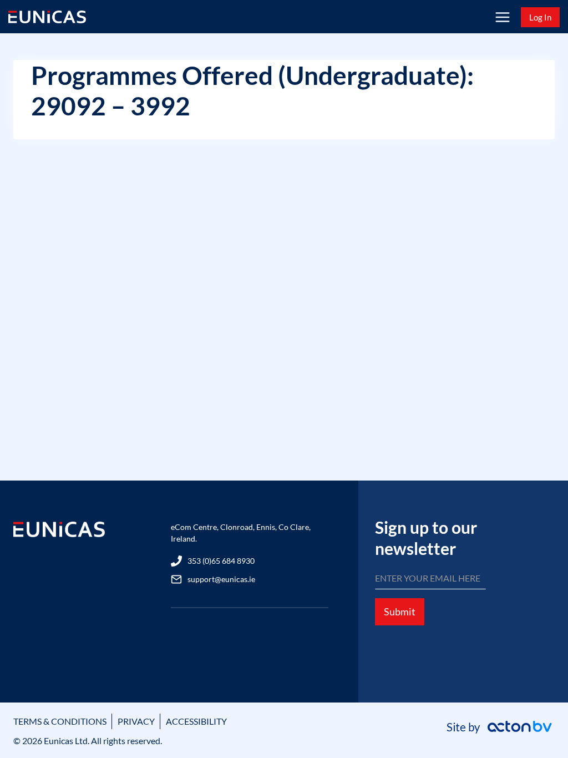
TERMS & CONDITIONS (59, 721)
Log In (540, 17)
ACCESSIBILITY (196, 721)
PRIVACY (136, 721)
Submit (399, 611)
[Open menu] (502, 17)
